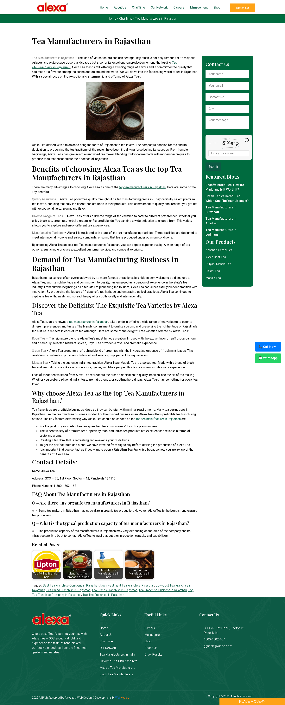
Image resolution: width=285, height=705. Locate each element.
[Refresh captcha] (246, 140)
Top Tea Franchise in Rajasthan (103, 595)
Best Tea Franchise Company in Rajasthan (71, 585)
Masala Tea (213, 278)
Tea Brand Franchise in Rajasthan (68, 590)
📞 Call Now (267, 347)
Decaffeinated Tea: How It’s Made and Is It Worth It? (225, 187)
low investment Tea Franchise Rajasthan (127, 585)
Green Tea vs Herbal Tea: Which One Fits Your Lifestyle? (227, 198)
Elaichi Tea (213, 271)
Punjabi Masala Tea (218, 264)
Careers (179, 7)
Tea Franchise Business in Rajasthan (163, 590)
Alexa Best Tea (216, 257)
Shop (216, 7)
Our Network (159, 7)
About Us (120, 7)
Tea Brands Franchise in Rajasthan (114, 590)
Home (104, 7)
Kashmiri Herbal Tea (219, 250)
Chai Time (138, 7)
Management (199, 7)
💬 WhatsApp (268, 358)
